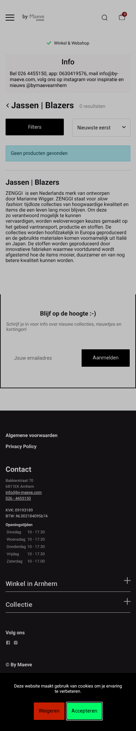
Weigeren (49, 711)
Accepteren (84, 711)
